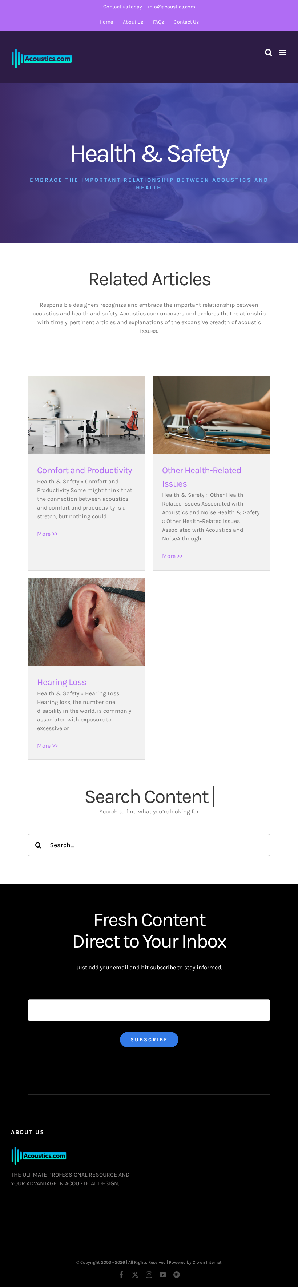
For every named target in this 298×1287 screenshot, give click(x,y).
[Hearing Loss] (86, 622)
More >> (47, 533)
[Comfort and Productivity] (86, 415)
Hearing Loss (61, 682)
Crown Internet (207, 1262)
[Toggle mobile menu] (283, 52)
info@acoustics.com (171, 7)
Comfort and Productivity (84, 470)
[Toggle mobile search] (268, 52)
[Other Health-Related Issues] (211, 415)
